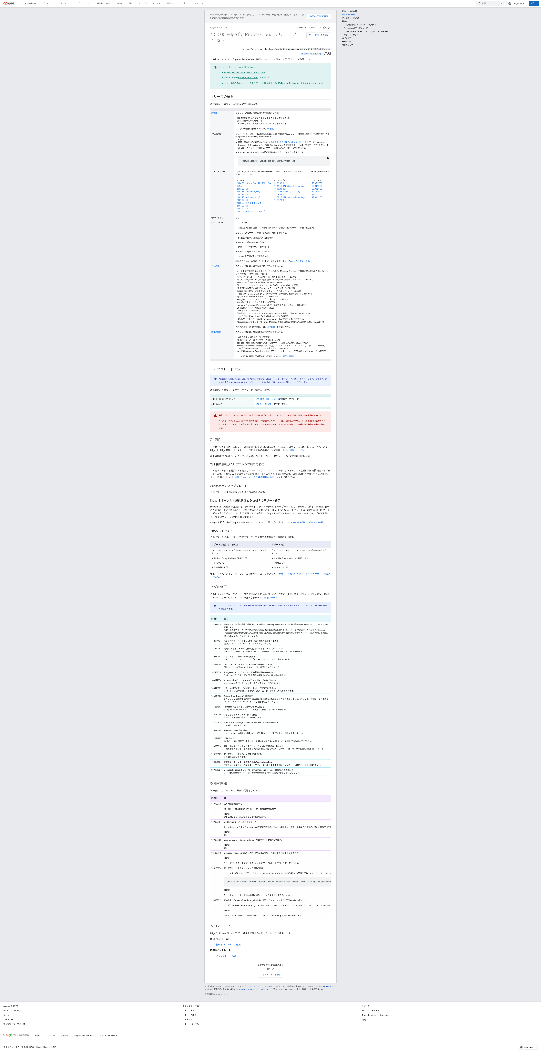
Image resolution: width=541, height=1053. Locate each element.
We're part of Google (12, 1010)
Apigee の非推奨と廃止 (299, 261)
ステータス (187, 1019)
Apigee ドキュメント (219, 28)
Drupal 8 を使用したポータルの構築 (306, 522)
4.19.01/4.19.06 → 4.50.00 (267, 399)
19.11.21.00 (317, 194)
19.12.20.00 (317, 192)
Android (38, 1035)
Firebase (64, 1035)
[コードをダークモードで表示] (328, 157)
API (130, 3)
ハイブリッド (80, 3)
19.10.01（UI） (281, 189)
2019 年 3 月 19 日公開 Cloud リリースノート (287, 142)
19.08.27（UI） (281, 194)
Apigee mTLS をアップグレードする (293, 382)
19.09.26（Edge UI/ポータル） (287, 192)
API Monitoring (103, 3)
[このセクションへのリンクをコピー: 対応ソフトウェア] (235, 531)
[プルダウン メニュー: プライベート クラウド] (66, 3)
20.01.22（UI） (243, 208)
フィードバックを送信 (319, 35)
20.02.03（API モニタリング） (250, 203)
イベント (7, 1015)
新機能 (214, 113)
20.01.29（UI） (243, 206)
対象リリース (296, 450)
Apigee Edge (30, 3)
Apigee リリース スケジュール (250, 83)
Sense (119, 3)
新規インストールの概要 (228, 944)
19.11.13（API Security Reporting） (290, 186)
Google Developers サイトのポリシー (254, 989)
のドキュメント (311, 54)
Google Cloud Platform (84, 1035)
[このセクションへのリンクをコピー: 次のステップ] (233, 926)
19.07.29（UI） (281, 200)
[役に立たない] (329, 28)
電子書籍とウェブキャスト (15, 1024)
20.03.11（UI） (243, 194)
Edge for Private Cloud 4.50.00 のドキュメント (244, 72)
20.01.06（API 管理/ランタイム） (251, 211)
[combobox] (490, 3)
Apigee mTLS (225, 379)
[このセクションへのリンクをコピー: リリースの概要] (236, 97)
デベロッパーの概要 (371, 1010)
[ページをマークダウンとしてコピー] (218, 40)
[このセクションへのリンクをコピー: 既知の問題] (230, 783)
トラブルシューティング (149, 3)
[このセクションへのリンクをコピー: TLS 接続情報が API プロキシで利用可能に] (267, 464)
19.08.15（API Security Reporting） (290, 197)
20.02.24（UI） (243, 200)
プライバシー (9, 1047)
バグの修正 (216, 266)
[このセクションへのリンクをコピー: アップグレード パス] (244, 369)
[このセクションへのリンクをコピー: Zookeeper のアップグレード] (250, 486)
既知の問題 (216, 332)
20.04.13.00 (317, 186)
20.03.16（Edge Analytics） (249, 192)
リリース (171, 3)
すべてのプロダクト (108, 1035)
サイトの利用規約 (26, 1047)
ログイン (534, 3)
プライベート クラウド (53, 3)
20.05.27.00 (317, 183)
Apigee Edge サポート (248, 77)
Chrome (51, 1035)
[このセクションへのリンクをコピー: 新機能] (223, 440)
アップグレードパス (226, 956)
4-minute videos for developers (376, 1015)
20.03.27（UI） (243, 189)
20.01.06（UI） (281, 183)
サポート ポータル (191, 1024)
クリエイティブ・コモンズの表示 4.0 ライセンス (264, 986)
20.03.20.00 (317, 189)
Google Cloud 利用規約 (46, 1047)
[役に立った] (324, 28)
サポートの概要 (189, 1015)
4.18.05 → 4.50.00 (263, 404)
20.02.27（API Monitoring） (249, 197)
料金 (183, 3)
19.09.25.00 (317, 197)
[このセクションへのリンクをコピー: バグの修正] (230, 587)
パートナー (8, 1019)
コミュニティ (198, 3)
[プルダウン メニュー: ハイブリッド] (89, 3)
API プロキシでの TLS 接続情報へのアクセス (258, 477)
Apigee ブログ (368, 1019)
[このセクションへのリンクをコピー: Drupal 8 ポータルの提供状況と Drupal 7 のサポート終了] (283, 501)
